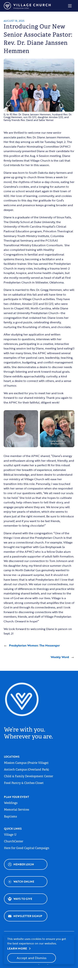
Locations (11, 757)
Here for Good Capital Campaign (26, 848)
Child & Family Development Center (28, 776)
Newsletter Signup (27, 916)
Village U (10, 835)
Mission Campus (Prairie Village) (26, 763)
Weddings (10, 803)
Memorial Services (16, 810)
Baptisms (10, 816)
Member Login (23, 864)
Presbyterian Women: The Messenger (34, 645)
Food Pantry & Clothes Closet (24, 783)
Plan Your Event (16, 797)
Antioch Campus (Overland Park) (26, 769)
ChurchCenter (13, 841)
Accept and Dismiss (31, 957)
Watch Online (23, 881)
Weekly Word (60, 657)
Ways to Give (22, 899)
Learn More (19, 948)
